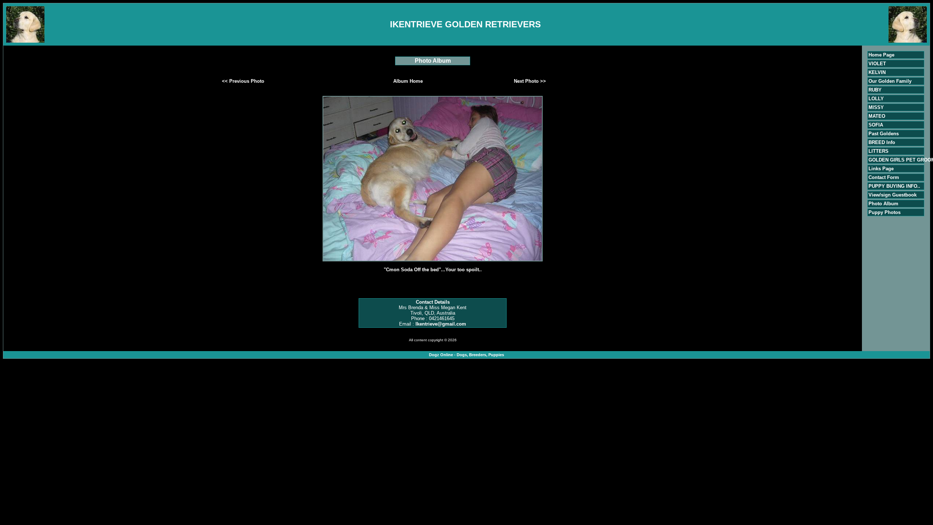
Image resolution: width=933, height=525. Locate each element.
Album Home (408, 81)
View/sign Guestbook (892, 195)
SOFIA (875, 125)
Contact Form (883, 177)
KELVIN (877, 72)
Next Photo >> (530, 81)
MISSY (876, 107)
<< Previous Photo (243, 81)
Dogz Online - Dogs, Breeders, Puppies (466, 355)
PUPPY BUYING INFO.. (894, 186)
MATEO (876, 116)
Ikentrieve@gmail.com (440, 324)
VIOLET (877, 63)
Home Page (881, 55)
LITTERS (878, 151)
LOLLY (876, 98)
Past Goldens (883, 133)
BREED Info (881, 142)
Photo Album (883, 203)
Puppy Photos (884, 212)
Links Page (881, 168)
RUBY (875, 90)
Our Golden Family (889, 81)
